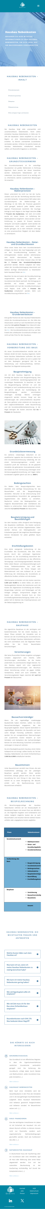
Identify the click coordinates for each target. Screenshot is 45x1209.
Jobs (22, 1191)
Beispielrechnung (14, 107)
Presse (22, 1193)
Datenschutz (34, 1191)
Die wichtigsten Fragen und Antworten (19, 113)
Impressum (34, 1193)
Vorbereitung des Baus (15, 95)
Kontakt (22, 1188)
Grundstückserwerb (14, 90)
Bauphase (12, 101)
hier (24, 272)
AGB (34, 1188)
